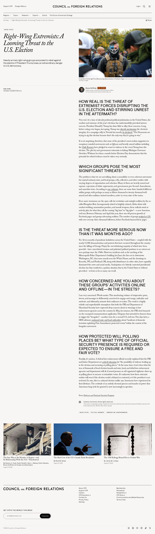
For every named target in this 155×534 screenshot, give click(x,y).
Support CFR (7, 6)
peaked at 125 (144, 217)
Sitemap (82, 502)
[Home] (77, 6)
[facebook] (128, 528)
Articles (6, 20)
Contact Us (83, 497)
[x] (150, 528)
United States (8, 29)
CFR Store (120, 495)
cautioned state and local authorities (106, 320)
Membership (121, 488)
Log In (138, 6)
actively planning (109, 362)
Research (25, 15)
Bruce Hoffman (91, 88)
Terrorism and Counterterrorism (116, 412)
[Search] (144, 6)
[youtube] (137, 528)
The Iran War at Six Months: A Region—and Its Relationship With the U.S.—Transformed (21, 459)
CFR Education (84, 495)
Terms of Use (121, 500)
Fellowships (121, 491)
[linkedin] (133, 528)
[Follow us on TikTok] (145, 528)
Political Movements (97, 412)
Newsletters (121, 493)
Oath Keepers (88, 147)
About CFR (83, 488)
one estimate (112, 189)
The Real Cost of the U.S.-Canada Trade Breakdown (74, 458)
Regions (6, 15)
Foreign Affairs (20, 6)
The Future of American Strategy (61, 15)
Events (44, 15)
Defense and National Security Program (99, 396)
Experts (35, 15)
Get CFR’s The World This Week (17, 510)
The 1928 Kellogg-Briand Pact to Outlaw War (122, 458)
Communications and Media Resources (130, 497)
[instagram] (141, 528)
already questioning (128, 129)
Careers (81, 493)
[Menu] (149, 6)
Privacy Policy (84, 500)
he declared (127, 132)
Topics (15, 15)
